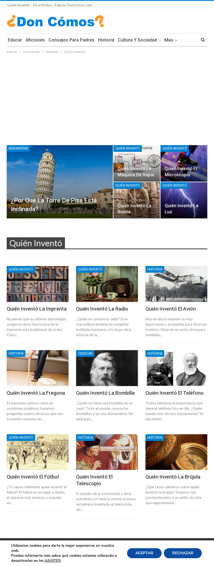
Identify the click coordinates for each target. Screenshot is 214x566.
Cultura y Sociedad (137, 40)
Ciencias (85, 353)
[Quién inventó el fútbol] (38, 452)
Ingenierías (18, 148)
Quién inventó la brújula (172, 477)
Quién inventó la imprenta (37, 309)
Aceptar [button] (144, 553)
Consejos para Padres (71, 40)
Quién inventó (127, 148)
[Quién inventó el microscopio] (184, 163)
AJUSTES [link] (52, 560)
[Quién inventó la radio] (107, 284)
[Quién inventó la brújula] (176, 452)
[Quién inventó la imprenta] (38, 284)
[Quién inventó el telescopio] (107, 452)
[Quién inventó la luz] (184, 200)
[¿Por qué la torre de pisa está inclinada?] (59, 182)
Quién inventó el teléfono (174, 393)
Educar (15, 40)
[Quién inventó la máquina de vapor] (137, 163)
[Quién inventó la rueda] (137, 200)
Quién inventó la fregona (36, 393)
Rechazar (182, 553)
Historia (106, 40)
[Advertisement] (107, 97)
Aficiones (35, 40)
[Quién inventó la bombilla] (107, 368)
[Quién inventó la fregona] (38, 368)
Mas (168, 40)
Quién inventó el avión (170, 309)
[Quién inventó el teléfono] (176, 368)
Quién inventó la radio (102, 309)
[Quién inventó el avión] (176, 284)
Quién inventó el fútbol (33, 477)
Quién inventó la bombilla (105, 393)
